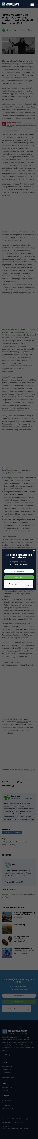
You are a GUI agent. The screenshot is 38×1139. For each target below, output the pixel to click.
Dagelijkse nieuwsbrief (20, 562)
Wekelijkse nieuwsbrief (20, 565)
